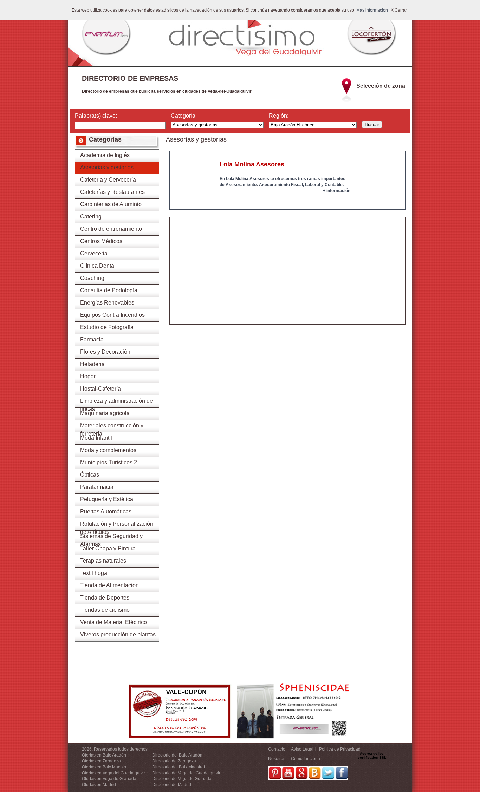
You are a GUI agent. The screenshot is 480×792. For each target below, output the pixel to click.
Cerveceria (94, 253)
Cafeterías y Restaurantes (112, 192)
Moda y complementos (108, 450)
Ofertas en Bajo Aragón (104, 755)
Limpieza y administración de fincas (116, 403)
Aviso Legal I (303, 749)
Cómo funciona (305, 758)
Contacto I (277, 749)
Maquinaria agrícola (105, 413)
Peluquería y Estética (106, 499)
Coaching (92, 278)
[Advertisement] (287, 275)
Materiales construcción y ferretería (111, 427)
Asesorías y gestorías (107, 167)
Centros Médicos (101, 241)
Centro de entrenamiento (111, 229)
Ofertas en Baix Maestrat (105, 767)
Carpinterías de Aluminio (111, 204)
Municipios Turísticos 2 (108, 462)
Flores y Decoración (105, 352)
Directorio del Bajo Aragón (177, 755)
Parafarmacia (96, 487)
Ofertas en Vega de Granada (109, 778)
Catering (91, 217)
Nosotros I (277, 758)
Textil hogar (94, 573)
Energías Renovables (107, 303)
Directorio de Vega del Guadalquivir (186, 773)
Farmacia (92, 339)
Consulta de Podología (108, 290)
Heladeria (92, 364)
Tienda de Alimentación (109, 585)
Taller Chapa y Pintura (108, 548)
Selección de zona (380, 86)
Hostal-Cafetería (100, 389)
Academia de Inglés (105, 155)
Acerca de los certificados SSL (372, 755)
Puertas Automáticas (105, 512)
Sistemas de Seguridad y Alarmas (111, 538)
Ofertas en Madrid (99, 784)
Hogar (88, 376)
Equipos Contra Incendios (112, 315)
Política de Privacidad (340, 749)
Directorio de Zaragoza (174, 761)
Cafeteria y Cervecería (108, 180)
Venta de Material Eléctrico (113, 622)
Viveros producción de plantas (118, 634)
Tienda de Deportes (104, 598)
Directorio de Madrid (171, 784)
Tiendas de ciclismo (105, 610)
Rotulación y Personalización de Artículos (116, 526)
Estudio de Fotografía (107, 327)
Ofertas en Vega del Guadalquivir (113, 773)
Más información (372, 10)
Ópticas (89, 475)
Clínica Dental (98, 266)
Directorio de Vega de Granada (182, 778)
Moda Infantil (96, 438)
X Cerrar (399, 10)
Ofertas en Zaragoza (101, 761)
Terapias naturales (103, 561)
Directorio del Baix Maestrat (178, 767)
